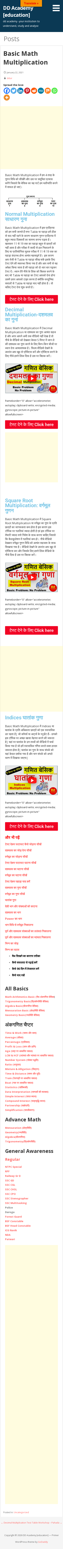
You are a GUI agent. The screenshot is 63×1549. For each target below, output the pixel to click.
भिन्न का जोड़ (11, 943)
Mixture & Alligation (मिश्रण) (22, 1069)
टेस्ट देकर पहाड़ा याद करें (17, 881)
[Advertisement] (31, 137)
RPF (7, 1171)
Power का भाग (13, 919)
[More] (7, 97)
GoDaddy (43, 1541)
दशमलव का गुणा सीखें (15, 887)
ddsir (9, 78)
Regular (12, 1159)
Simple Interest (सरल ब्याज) (21, 1096)
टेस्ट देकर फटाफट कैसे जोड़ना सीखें (23, 844)
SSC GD (9, 1180)
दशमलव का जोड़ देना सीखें (18, 850)
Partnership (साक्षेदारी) (17, 1105)
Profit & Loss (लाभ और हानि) (20, 1046)
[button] (57, 6)
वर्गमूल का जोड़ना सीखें (16, 857)
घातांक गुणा (10, 900)
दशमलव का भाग (13, 912)
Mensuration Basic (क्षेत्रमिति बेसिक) (25, 1010)
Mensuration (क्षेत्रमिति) (18, 1127)
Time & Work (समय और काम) (21, 1032)
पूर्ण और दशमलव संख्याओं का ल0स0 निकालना (28, 931)
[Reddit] (34, 91)
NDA (7, 1234)
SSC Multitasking (16, 1203)
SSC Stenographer (16, 1198)
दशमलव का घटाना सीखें (17, 869)
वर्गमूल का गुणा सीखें (15, 894)
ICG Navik (11, 1230)
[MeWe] (41, 91)
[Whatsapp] (54, 91)
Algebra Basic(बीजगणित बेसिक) (21, 1006)
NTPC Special (13, 1166)
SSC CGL (10, 1184)
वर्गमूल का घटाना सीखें (16, 875)
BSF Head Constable (18, 1225)
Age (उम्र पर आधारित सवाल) (19, 1051)
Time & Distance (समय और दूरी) (22, 1073)
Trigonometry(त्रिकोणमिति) (20, 1141)
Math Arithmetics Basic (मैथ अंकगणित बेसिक (29, 996)
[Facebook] (7, 91)
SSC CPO (10, 1194)
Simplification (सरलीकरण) (19, 1110)
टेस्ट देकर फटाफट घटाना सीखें (20, 863)
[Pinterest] (27, 91)
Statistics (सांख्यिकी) (16, 1087)
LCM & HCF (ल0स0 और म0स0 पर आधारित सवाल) (29, 1055)
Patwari (10, 1239)
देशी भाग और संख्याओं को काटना (21, 906)
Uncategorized (21, 1512)
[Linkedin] (20, 91)
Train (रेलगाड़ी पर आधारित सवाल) (21, 1078)
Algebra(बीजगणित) (15, 1137)
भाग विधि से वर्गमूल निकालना (19, 925)
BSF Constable (14, 1221)
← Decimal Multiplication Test (16, 1522)
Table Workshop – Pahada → (47, 1522)
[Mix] (48, 91)
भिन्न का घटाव (12, 950)
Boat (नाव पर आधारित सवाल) (19, 1082)
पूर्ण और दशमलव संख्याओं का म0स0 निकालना (28, 937)
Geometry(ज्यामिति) (16, 1132)
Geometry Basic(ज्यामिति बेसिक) (22, 1015)
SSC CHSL (11, 1189)
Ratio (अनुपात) (13, 1064)
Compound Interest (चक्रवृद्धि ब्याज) (25, 1101)
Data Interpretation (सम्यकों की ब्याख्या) (26, 1091)
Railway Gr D (13, 1176)
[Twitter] (13, 91)
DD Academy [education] (18, 11)
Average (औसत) (14, 1037)
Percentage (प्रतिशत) (17, 1042)
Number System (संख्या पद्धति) (21, 1060)
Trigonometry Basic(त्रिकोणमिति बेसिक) (27, 1001)
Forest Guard (13, 1216)
